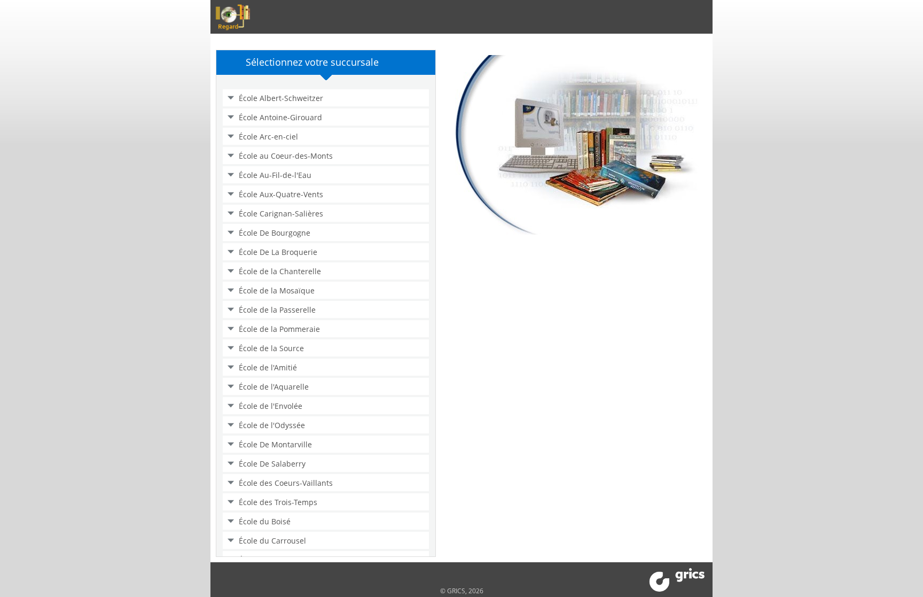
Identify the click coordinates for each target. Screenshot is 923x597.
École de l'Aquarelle (274, 387)
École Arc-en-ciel (268, 136)
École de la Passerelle (277, 310)
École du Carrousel (272, 541)
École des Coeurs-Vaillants (286, 483)
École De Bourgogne (274, 233)
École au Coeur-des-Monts (286, 156)
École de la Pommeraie (279, 329)
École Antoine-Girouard (280, 117)
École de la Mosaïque (277, 290)
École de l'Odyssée (272, 425)
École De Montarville (275, 444)
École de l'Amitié (268, 367)
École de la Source (271, 348)
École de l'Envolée (270, 406)
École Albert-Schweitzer (281, 98)
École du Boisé (265, 521)
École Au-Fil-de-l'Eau (275, 175)
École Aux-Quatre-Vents (281, 194)
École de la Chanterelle (280, 271)
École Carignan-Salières (281, 213)
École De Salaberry (272, 464)
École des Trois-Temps (278, 502)
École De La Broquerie (278, 252)
